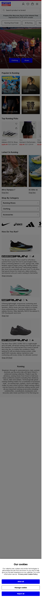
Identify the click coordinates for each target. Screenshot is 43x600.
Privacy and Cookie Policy (27, 574)
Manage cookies (21, 588)
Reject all (20, 594)
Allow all (21, 582)
